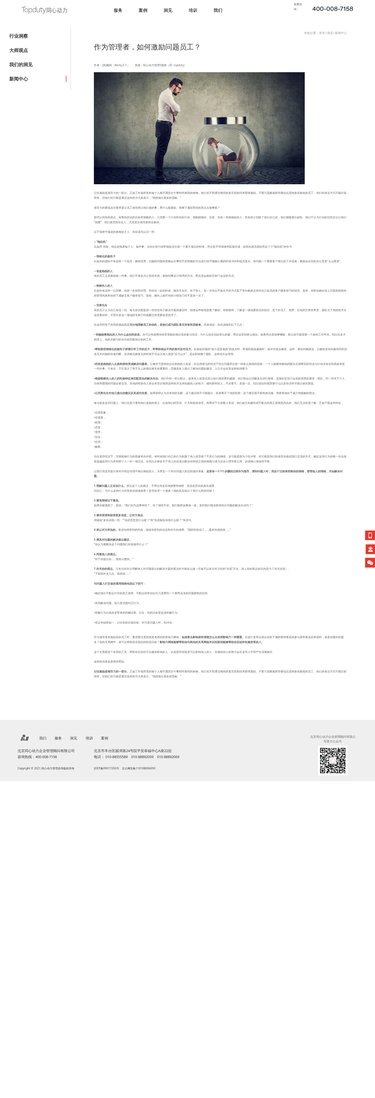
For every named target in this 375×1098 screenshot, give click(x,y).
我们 (218, 10)
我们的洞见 (21, 65)
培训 (193, 10)
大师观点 (18, 50)
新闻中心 (18, 79)
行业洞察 (18, 36)
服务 (118, 10)
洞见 (168, 10)
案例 (143, 10)
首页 (322, 33)
